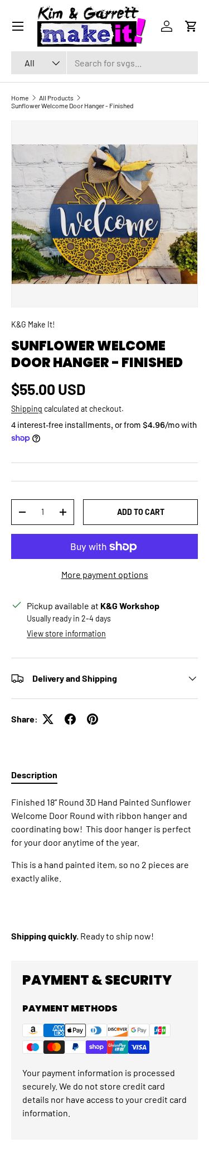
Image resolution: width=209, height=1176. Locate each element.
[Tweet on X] (48, 719)
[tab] (34, 775)
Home (19, 98)
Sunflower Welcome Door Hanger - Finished (72, 105)
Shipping (26, 408)
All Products (56, 98)
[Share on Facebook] (70, 719)
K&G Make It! (33, 324)
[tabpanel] (104, 869)
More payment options (104, 574)
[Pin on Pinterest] (92, 719)
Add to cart (140, 512)
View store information (66, 633)
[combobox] (104, 62)
